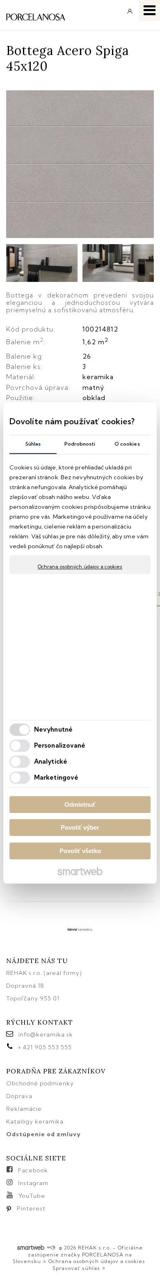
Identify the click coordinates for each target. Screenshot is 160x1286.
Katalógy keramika (35, 1121)
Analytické (50, 762)
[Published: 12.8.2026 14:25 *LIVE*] (51, 1248)
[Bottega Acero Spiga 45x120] (80, 164)
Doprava (19, 1096)
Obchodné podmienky (40, 1083)
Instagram (33, 1183)
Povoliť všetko (80, 850)
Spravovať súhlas (76, 1268)
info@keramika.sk (45, 1034)
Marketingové (56, 778)
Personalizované (60, 746)
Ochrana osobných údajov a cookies (80, 566)
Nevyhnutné (53, 730)
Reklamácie (24, 1108)
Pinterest (31, 1208)
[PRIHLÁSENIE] (130, 14)
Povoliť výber (80, 827)
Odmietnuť (80, 804)
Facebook (33, 1170)
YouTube (31, 1195)
